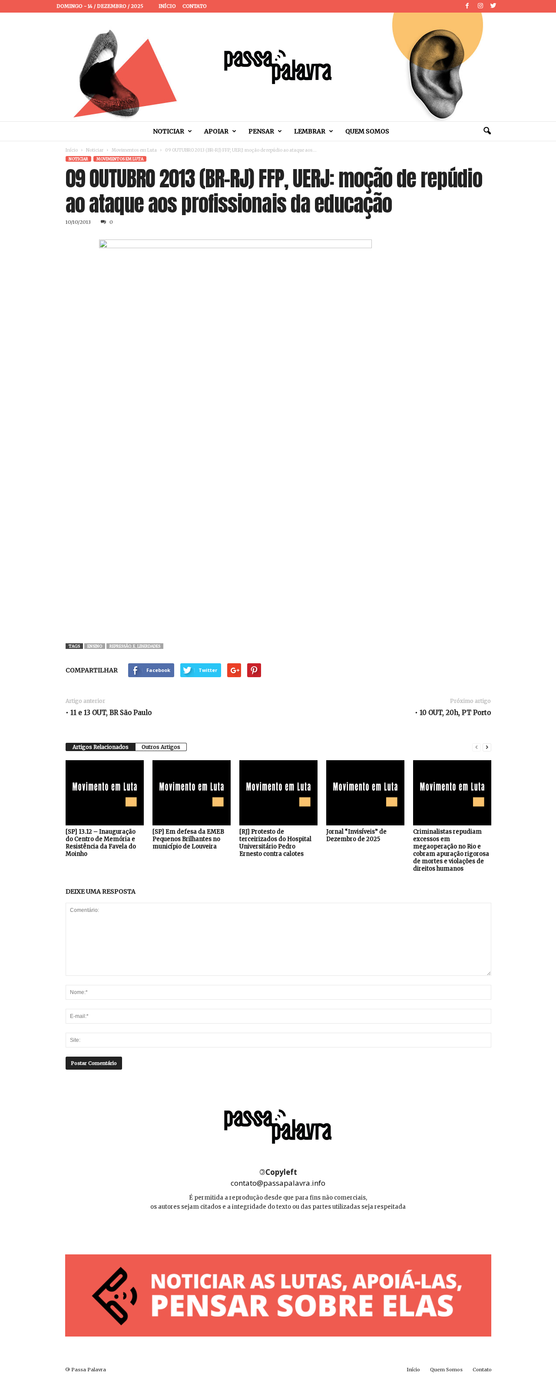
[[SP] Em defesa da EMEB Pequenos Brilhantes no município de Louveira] (191, 792)
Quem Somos (367, 131)
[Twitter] (493, 6)
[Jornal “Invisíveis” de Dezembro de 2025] (365, 792)
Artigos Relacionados (101, 747)
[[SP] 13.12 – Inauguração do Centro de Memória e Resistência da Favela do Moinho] (105, 792)
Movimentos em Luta (134, 150)
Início (167, 6)
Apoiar (216, 131)
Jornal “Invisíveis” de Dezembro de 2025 (356, 835)
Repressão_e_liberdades (134, 646)
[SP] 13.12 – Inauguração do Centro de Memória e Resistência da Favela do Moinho (101, 843)
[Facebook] (467, 6)
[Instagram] (480, 6)
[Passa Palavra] (278, 66)
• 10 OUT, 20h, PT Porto (453, 712)
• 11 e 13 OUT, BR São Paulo (109, 712)
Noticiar (168, 131)
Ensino (94, 646)
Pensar (261, 131)
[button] (486, 131)
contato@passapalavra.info (278, 1183)
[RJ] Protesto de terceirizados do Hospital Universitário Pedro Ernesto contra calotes (275, 843)
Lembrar (309, 131)
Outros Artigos (161, 747)
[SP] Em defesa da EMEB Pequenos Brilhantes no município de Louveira (188, 839)
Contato (194, 6)
